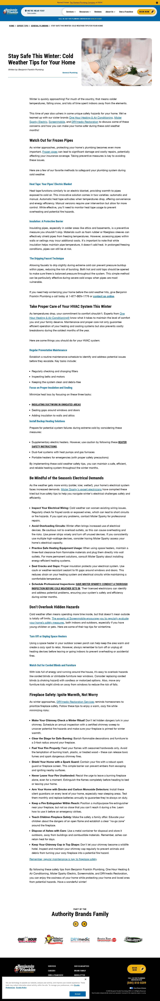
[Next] (84, 924)
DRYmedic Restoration (85, 121)
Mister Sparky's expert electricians (81, 489)
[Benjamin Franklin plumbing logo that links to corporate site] (10, 12)
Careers (51, 971)
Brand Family (80, 971)
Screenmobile (57, 121)
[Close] (85, 979)
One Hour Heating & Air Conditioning (91, 117)
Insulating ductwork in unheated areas (56, 404)
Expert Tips (22, 26)
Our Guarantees (81, 966)
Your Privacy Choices (140, 988)
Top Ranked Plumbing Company (82, 2)
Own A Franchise (55, 975)
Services (52, 966)
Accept (77, 994)
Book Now (144, 11)
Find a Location (31, 13)
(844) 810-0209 (96, 19)
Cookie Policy (21, 988)
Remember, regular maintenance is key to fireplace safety (63, 859)
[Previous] (75, 924)
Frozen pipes (50, 151)
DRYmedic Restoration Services (75, 701)
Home (11, 26)
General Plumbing (39, 26)
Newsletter (79, 975)
